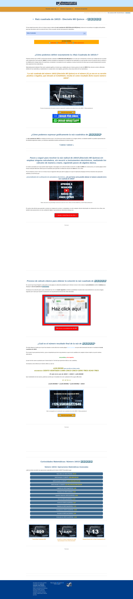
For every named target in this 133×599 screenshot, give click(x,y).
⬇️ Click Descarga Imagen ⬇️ (66, 112)
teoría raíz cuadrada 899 (39, 539)
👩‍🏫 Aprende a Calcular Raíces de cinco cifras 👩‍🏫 (66, 215)
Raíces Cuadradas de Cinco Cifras (100, 12)
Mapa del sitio (53, 582)
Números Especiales (66, 9)
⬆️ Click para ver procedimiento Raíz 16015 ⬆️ (66, 328)
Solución (70, 42)
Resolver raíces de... (51, 9)
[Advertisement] (66, 248)
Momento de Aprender (81, 9)
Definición (53, 42)
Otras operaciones (79, 42)
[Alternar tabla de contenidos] (83, 33)
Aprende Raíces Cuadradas (89, 12)
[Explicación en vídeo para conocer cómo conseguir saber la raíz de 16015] (66, 191)
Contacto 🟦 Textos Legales (59, 583)
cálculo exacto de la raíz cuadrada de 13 (94, 539)
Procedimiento (62, 42)
